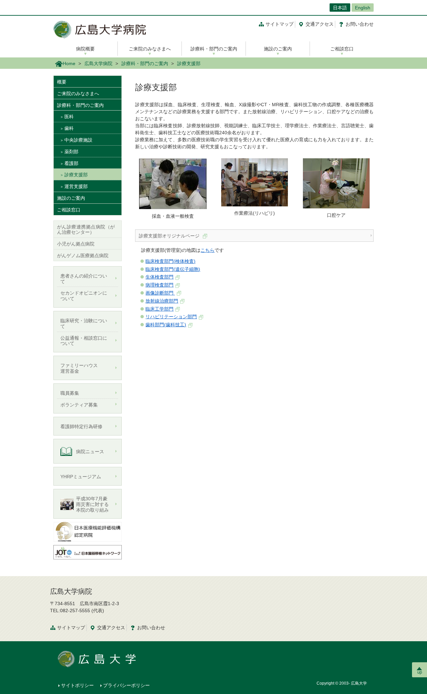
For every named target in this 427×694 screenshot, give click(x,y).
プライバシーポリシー (126, 685)
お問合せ (151, 627)
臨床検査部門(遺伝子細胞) (172, 269)
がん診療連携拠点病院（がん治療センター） (86, 229)
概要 (61, 81)
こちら (207, 250)
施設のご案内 (278, 48)
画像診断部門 (160, 293)
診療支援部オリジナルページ (170, 235)
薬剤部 (71, 151)
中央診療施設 (78, 140)
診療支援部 (76, 174)
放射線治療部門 (161, 301)
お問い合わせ (360, 24)
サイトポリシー (77, 685)
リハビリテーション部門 (171, 316)
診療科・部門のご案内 (213, 48)
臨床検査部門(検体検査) (170, 261)
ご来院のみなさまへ (150, 48)
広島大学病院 (98, 63)
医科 (69, 116)
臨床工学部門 (159, 309)
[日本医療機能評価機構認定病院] (87, 531)
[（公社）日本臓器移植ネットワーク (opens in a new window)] (87, 551)
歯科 (69, 128)
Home (69, 63)
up (419, 672)
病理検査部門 (159, 285)
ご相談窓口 (342, 48)
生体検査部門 (159, 277)
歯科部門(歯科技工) (165, 324)
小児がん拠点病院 (75, 243)
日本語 (340, 7)
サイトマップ (280, 24)
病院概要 (85, 48)
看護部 (71, 163)
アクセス (320, 24)
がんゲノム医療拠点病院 (82, 255)
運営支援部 (76, 186)
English (362, 7)
